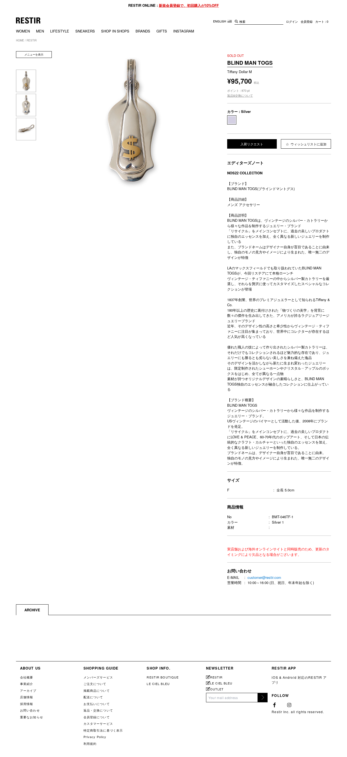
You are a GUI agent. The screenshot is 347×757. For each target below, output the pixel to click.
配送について (93, 697)
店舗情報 (26, 697)
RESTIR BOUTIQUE (163, 677)
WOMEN (23, 31)
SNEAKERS (85, 31)
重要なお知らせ (31, 717)
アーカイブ (28, 690)
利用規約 (90, 743)
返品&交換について (240, 95)
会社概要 (26, 677)
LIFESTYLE (59, 31)
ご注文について (95, 683)
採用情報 (26, 703)
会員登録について (96, 717)
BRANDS (143, 31)
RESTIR (216, 677)
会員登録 (307, 21)
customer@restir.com (264, 577)
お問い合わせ (30, 710)
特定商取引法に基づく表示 (103, 730)
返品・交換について (98, 710)
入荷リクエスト (251, 144)
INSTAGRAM (183, 31)
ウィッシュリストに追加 (308, 144)
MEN (40, 31)
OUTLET (216, 689)
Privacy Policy (95, 737)
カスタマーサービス (98, 723)
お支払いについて (96, 703)
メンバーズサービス (98, 677)
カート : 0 (321, 21)
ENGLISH (220, 21)
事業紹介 (26, 683)
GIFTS (161, 31)
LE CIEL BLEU (158, 683)
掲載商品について (96, 690)
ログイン (292, 21)
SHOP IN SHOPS (115, 31)
